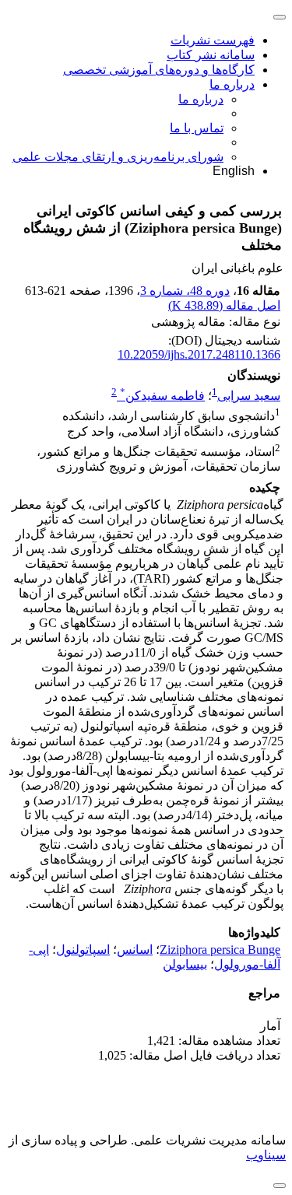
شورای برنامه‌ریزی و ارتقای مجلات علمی (117, 156)
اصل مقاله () (224, 305)
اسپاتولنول (83, 949)
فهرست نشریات (213, 40)
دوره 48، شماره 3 (185, 290)
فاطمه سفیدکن (162, 395)
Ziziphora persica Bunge (220, 949)
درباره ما (232, 84)
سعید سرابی (248, 395)
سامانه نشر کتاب (211, 54)
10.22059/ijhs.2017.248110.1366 (199, 354)
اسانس (135, 949)
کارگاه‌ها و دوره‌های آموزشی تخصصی (159, 69)
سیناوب (266, 1155)
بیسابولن (185, 964)
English (234, 170)
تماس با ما (196, 128)
